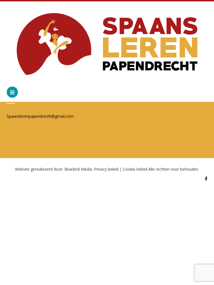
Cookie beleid (135, 169)
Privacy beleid (106, 169)
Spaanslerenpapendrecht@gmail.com (40, 116)
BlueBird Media (78, 169)
